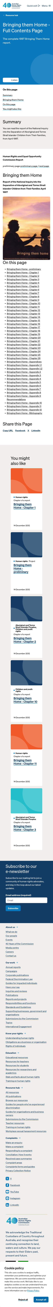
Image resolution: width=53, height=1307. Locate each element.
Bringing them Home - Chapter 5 (23, 286)
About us (10, 927)
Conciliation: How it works (19, 1154)
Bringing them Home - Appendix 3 (24, 375)
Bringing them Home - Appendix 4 (24, 379)
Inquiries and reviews (16, 991)
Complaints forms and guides (20, 1166)
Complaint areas (14, 1162)
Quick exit (32, 5)
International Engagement (19, 1026)
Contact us (11, 955)
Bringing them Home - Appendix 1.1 (24, 365)
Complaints (12, 1138)
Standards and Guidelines (18, 1007)
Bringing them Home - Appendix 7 (24, 389)
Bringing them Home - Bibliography (24, 413)
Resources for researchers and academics (21, 1071)
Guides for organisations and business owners (25, 1113)
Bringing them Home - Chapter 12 (23, 310)
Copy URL (8, 430)
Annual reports (13, 967)
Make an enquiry (14, 1142)
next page (44, 166)
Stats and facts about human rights (23, 1077)
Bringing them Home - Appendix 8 (24, 392)
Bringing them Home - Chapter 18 (23, 331)
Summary (7, 95)
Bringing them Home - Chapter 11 (23, 307)
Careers (10, 951)
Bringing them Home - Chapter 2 (23, 276)
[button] (11, 80)
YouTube (14, 1191)
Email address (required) (18, 895)
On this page (9, 104)
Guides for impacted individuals (21, 983)
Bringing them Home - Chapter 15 (23, 320)
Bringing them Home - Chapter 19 (23, 334)
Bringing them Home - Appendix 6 (24, 385)
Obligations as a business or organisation (26, 1042)
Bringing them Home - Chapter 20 (24, 337)
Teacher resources (15, 1123)
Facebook (20, 430)
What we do (11, 931)
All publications (13, 1096)
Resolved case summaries (19, 1158)
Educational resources (17, 1057)
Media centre (12, 947)
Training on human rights (18, 1081)
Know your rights (14, 1033)
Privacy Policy (33, 1290)
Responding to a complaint (19, 1150)
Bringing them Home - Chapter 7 (23, 293)
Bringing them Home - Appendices (24, 361)
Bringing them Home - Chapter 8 (23, 296)
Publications (12, 995)
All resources (12, 1092)
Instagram (15, 1198)
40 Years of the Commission (20, 943)
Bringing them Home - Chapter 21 (23, 341)
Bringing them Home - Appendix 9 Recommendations (24, 397)
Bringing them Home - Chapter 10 (23, 303)
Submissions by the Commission (22, 1018)
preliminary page (29, 166)
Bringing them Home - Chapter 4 (23, 283)
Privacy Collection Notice (18, 1170)
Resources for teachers (17, 1061)
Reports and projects (16, 999)
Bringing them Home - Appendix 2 (24, 372)
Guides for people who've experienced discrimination (25, 1106)
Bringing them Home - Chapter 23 (23, 348)
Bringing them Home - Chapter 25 (23, 355)
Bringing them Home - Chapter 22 (23, 344)
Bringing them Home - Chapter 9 (23, 300)
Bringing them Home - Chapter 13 (23, 313)
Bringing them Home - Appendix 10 (24, 403)
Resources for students (17, 1065)
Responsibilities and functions (21, 1003)
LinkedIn (35, 430)
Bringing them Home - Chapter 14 (23, 317)
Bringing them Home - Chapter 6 (23, 289)
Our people (11, 935)
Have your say (13, 987)
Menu (45, 5)
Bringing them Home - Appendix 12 (24, 409)
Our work (10, 962)
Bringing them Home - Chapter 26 (23, 358)
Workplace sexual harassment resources (26, 1131)
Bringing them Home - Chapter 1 (23, 272)
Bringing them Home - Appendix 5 (24, 382)
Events (9, 939)
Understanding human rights (20, 1038)
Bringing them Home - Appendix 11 (24, 406)
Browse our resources (17, 1100)
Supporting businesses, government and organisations (26, 1012)
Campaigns (11, 971)
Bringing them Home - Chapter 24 (24, 351)
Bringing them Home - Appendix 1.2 (24, 368)
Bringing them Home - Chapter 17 (23, 327)
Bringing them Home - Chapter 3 (23, 279)
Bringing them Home (13, 99)
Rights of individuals (16, 1046)
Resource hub (12, 15)
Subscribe (13, 908)
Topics (9, 1022)
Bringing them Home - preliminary (24, 269)
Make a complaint (14, 1146)
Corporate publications (17, 975)
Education (11, 1053)
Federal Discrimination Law (19, 979)
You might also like (12, 109)
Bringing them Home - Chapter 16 (23, 324)
